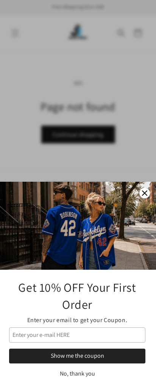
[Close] (144, 193)
